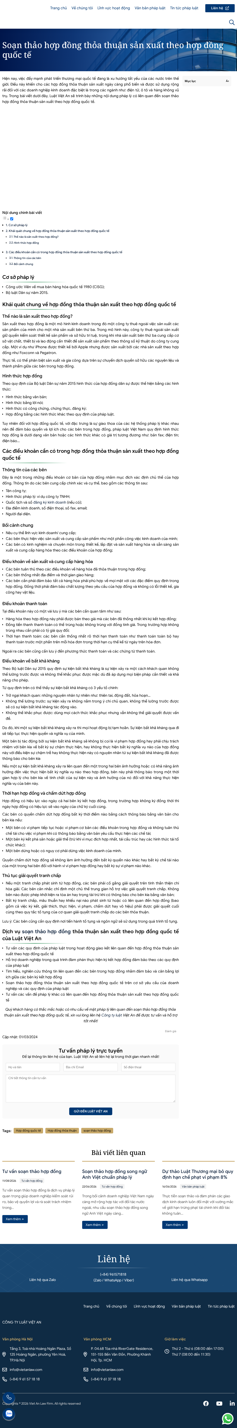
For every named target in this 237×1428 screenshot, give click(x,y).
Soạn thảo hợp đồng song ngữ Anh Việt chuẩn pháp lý (114, 1174)
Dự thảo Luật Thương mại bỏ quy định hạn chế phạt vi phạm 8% (197, 1174)
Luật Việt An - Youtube (219, 1404)
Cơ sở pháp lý (18, 225)
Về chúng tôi (82, 8)
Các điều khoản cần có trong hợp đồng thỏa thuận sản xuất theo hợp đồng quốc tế (65, 252)
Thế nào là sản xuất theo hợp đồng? (36, 236)
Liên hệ (220, 8)
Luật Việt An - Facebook (206, 1404)
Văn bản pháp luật (150, 8)
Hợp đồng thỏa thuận (62, 1131)
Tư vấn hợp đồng (32, 1180)
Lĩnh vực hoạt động (113, 8)
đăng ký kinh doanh (49, 502)
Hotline (8, 1398)
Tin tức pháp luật (184, 8)
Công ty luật (111, 1015)
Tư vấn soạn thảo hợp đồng (31, 1171)
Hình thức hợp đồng (26, 242)
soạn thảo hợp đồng (46, 931)
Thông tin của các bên (27, 258)
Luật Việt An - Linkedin (232, 1404)
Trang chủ (58, 8)
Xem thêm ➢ (15, 1219)
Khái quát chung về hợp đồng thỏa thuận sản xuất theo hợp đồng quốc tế (59, 231)
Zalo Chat (8, 1414)
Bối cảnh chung (23, 264)
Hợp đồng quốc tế (28, 1131)
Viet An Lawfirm (207, 22)
